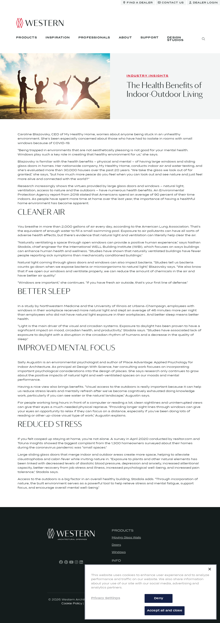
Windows (119, 552)
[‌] (61, 562)
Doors (116, 545)
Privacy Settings (105, 598)
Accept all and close (164, 610)
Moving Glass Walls (126, 537)
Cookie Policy (71, 603)
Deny (158, 598)
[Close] (209, 569)
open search (203, 38)
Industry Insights (148, 76)
